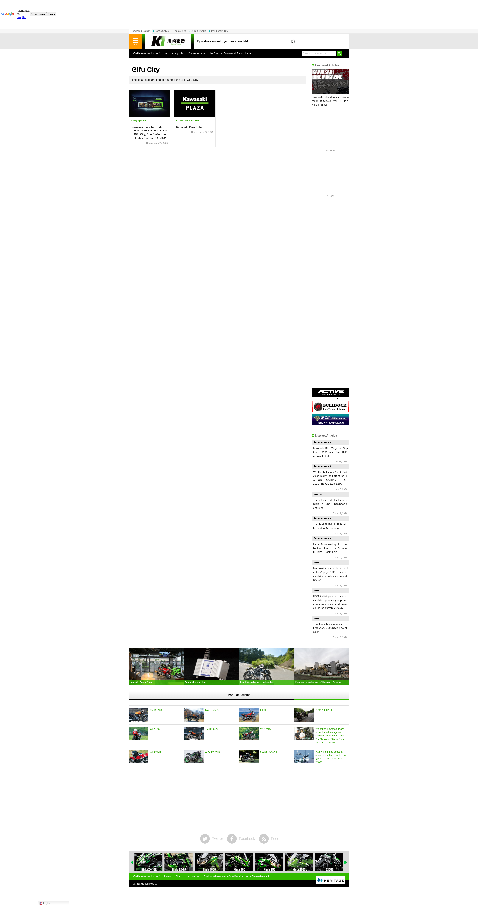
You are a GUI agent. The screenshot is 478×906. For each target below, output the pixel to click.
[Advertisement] (239, 800)
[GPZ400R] (138, 756)
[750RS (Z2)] (194, 733)
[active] (330, 398)
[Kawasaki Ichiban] (168, 41)
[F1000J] (249, 715)
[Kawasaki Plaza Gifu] (194, 103)
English (46, 903)
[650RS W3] (138, 715)
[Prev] (132, 862)
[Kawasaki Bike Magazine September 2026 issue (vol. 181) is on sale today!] (330, 81)
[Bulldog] (330, 411)
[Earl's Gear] (330, 424)
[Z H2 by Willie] (194, 756)
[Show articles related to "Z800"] (329, 862)
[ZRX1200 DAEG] (304, 715)
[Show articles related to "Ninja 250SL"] (269, 862)
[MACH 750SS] (194, 715)
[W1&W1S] (249, 733)
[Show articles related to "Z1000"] (299, 862)
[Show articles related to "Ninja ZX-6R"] (148, 862)
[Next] (345, 862)
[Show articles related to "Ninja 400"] (209, 862)
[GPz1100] (138, 733)
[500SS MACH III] (249, 756)
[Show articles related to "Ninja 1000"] (178, 862)
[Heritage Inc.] (330, 880)
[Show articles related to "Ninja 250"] (239, 862)
